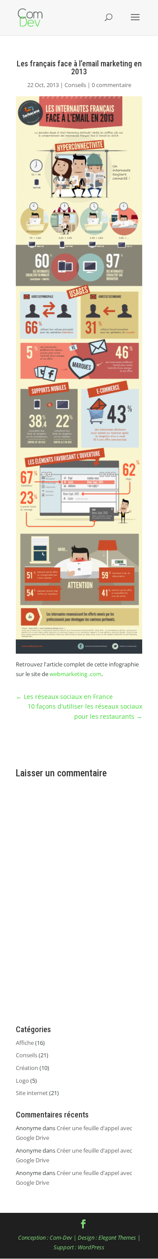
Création (27, 1068)
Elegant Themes (117, 1237)
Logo (22, 1080)
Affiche (25, 1043)
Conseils (75, 85)
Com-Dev (61, 1237)
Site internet (32, 1093)
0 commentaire (111, 85)
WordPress (91, 1247)
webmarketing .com (75, 674)
